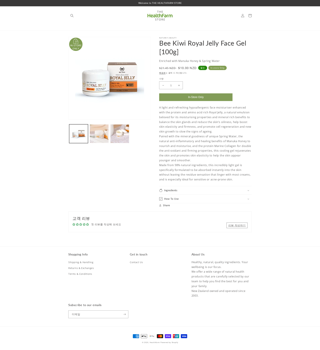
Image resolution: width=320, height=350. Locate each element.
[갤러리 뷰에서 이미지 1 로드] (78, 133)
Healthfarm (155, 342)
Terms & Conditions (80, 273)
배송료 (162, 72)
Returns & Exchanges (81, 268)
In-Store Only (196, 97)
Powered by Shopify (169, 342)
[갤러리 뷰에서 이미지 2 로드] (99, 133)
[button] (72, 15)
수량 (161, 78)
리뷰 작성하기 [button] (237, 225)
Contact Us (136, 262)
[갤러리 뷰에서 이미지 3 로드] (119, 133)
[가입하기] (124, 314)
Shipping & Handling (80, 262)
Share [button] (166, 205)
